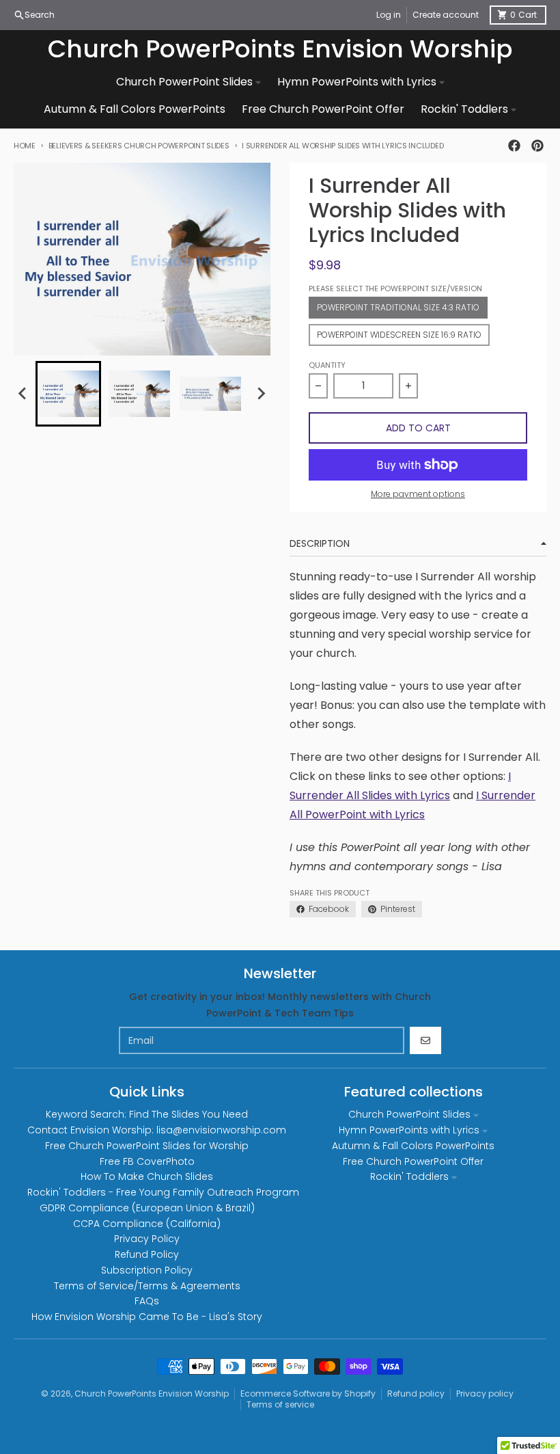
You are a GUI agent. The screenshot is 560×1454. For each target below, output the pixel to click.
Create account (445, 15)
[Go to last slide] (23, 393)
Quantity (327, 365)
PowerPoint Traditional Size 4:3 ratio (398, 307)
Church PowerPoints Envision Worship (280, 49)
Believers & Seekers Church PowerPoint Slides (138, 145)
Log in (388, 15)
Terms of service (280, 1404)
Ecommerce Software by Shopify (308, 1393)
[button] (68, 394)
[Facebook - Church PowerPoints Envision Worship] (514, 145)
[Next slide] (260, 393)
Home (25, 145)
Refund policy (416, 1393)
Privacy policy (485, 1393)
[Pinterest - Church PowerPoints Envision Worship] (537, 145)
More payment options (418, 494)
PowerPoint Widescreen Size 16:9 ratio (399, 334)
